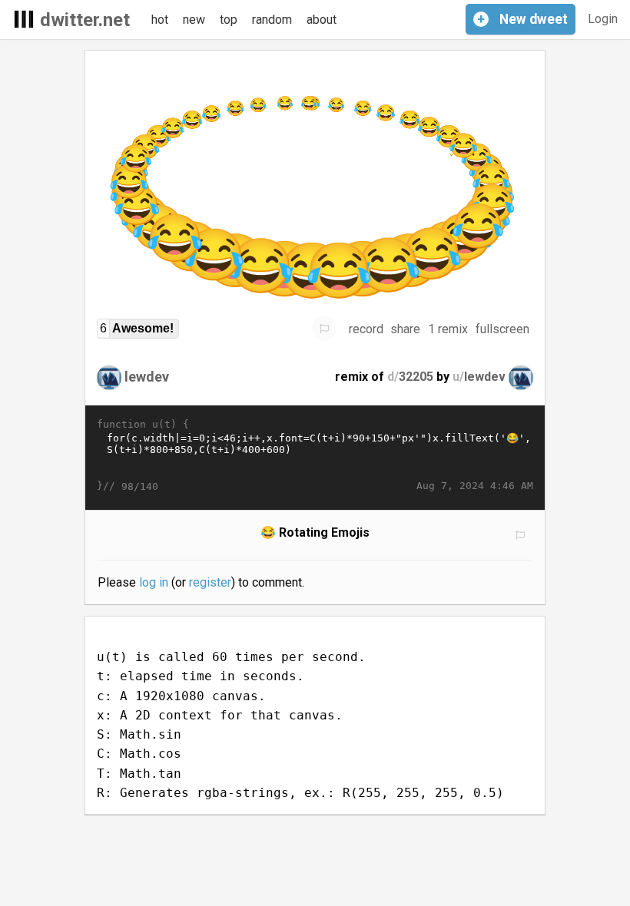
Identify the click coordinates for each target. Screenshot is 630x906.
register (210, 582)
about (322, 19)
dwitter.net (85, 20)
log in (153, 582)
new (194, 19)
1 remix (448, 329)
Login (603, 19)
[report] (324, 328)
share (405, 329)
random (272, 19)
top (228, 19)
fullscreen (502, 329)
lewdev (146, 377)
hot (159, 19)
